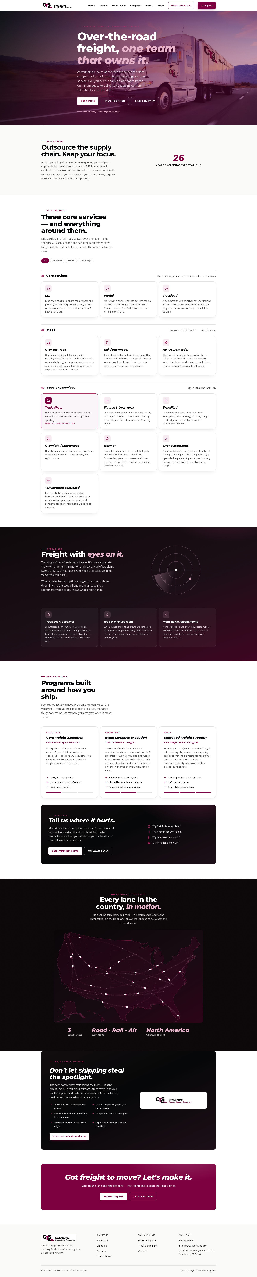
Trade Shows (119, 5)
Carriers (103, 5)
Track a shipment (145, 100)
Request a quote (113, 1196)
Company (135, 5)
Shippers (102, 1245)
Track (161, 5)
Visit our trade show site (67, 1136)
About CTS (102, 1240)
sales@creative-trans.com (193, 1245)
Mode (71, 260)
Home (91, 5)
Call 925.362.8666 (98, 851)
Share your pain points (65, 851)
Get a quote (206, 5)
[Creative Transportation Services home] (57, 5)
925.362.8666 (186, 1240)
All (45, 260)
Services (57, 260)
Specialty (85, 260)
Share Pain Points (181, 5)
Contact (149, 5)
